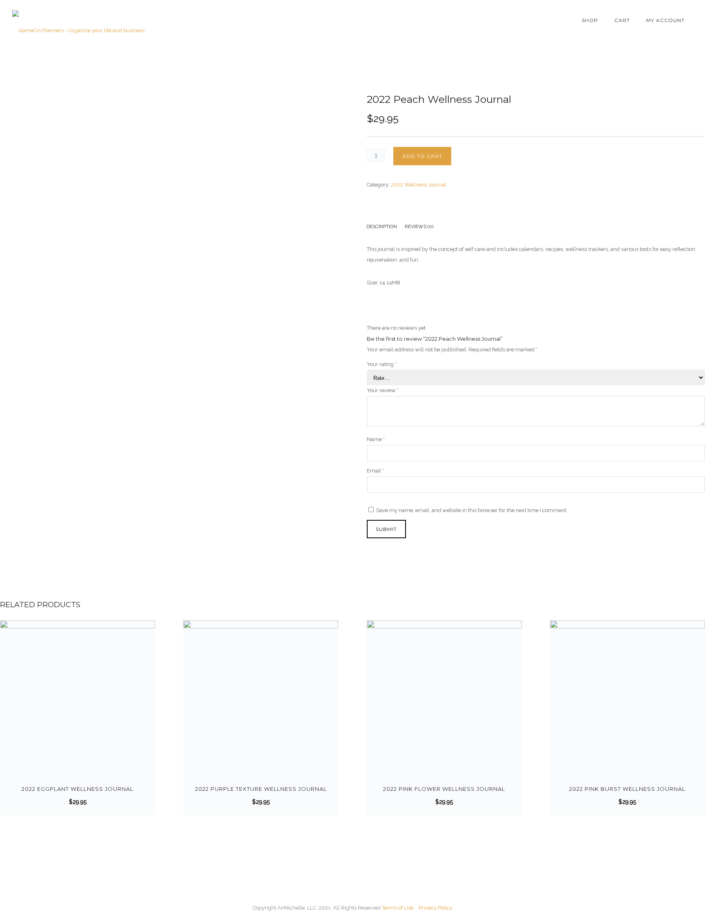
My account (665, 20)
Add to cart (422, 156)
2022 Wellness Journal (418, 185)
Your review (383, 390)
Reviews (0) (419, 226)
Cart (622, 20)
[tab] (385, 227)
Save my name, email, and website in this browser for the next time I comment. (472, 510)
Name (376, 439)
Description (381, 226)
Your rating (382, 364)
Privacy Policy (435, 908)
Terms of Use (397, 908)
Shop (590, 20)
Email (375, 471)
